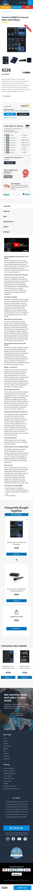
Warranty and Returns (9, 786)
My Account (6, 746)
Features (6, 211)
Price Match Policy (8, 778)
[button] (4, 584)
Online (11, 135)
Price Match (8, 176)
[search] (14, 11)
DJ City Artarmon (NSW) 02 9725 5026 (16, 809)
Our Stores (16, 798)
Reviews (6, 232)
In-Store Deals (16, 7)
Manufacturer (8, 222)
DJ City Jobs (6, 758)
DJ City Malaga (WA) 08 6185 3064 (16, 817)
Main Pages (7, 735)
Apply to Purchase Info (10, 117)
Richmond (12, 142)
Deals (27, 7)
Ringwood (12, 140)
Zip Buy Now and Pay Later (11, 788)
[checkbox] (27, 519)
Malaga (12, 152)
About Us (6, 741)
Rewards (5, 748)
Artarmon (12, 147)
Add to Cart (16, 554)
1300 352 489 (17, 828)
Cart (4, 751)
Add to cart (22, 888)
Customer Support (8, 768)
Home (5, 738)
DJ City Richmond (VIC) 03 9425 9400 (16, 804)
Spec (5, 216)
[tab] (16, 206)
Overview (6, 206)
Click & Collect (7, 776)
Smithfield (12, 145)
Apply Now (9, 114)
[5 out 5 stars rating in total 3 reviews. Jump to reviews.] (16, 22)
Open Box (5, 7)
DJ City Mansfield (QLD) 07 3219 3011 (16, 814)
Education (6, 756)
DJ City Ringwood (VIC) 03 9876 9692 (16, 807)
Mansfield (12, 150)
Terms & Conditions (9, 771)
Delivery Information (9, 773)
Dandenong (13, 137)
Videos (5, 227)
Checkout (6, 753)
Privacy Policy (17, 715)
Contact (5, 743)
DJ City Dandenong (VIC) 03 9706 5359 (16, 801)
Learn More (23, 114)
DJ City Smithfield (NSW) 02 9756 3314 (16, 812)
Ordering (6, 764)
